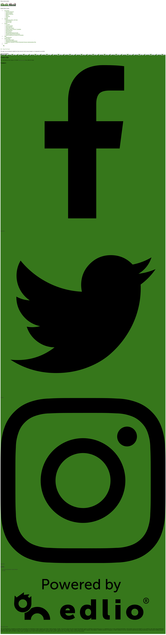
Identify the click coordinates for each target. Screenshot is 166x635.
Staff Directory (9, 37)
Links (7, 17)
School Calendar (9, 12)
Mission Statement (9, 14)
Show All (2, 572)
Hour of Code (8, 22)
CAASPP (8, 24)
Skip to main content (5, 1)
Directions (8, 16)
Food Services (9, 31)
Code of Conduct (9, 25)
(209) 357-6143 (22, 60)
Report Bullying (9, 26)
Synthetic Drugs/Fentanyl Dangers (13, 33)
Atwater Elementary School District (10, 569)
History (7, 15)
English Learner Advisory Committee (13, 29)
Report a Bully (9, 21)
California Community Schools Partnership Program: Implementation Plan (21, 42)
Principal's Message (10, 11)
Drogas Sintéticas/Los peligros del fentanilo (14, 35)
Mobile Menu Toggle (5, 8)
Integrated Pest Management (11, 40)
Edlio (4, 570)
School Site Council (10, 28)
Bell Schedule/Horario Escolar (12, 32)
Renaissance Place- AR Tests (12, 19)
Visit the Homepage (5, 53)
